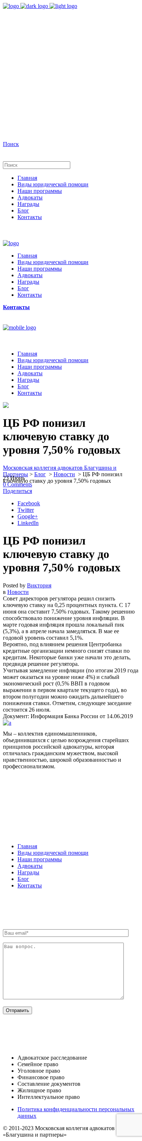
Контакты (29, 885)
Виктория (39, 585)
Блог (40, 474)
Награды (28, 872)
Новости (64, 474)
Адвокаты (30, 866)
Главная (27, 846)
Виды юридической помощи (52, 853)
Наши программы (39, 859)
